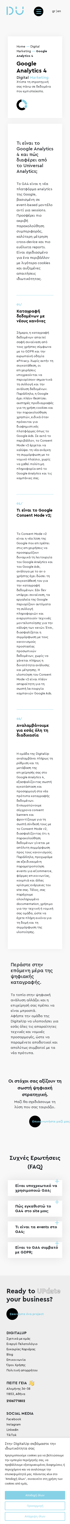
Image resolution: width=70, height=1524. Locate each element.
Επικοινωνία (15, 1359)
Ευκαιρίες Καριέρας (20, 1349)
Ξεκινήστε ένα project (27, 1314)
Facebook (13, 1419)
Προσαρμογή (35, 1506)
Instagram (13, 1424)
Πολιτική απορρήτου (22, 1370)
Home (21, 46)
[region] (35, 1481)
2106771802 (15, 1401)
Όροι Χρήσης (15, 1365)
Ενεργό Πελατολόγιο (22, 1344)
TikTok (11, 1435)
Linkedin (12, 1429)
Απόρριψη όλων (35, 1516)
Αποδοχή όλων (35, 1495)
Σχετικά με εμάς (18, 1338)
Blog (9, 1354)
